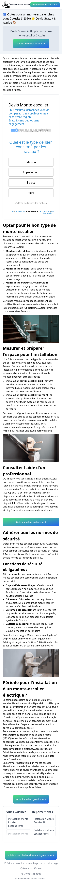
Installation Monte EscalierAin (44, 820)
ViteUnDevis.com (44, 211)
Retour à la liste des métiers (32, 203)
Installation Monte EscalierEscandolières (18, 822)
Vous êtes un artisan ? (48, 212)
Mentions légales (32, 868)
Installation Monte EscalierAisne (44, 832)
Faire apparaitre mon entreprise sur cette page (32, 863)
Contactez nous (32, 873)
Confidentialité (20, 211)
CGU (12, 211)
